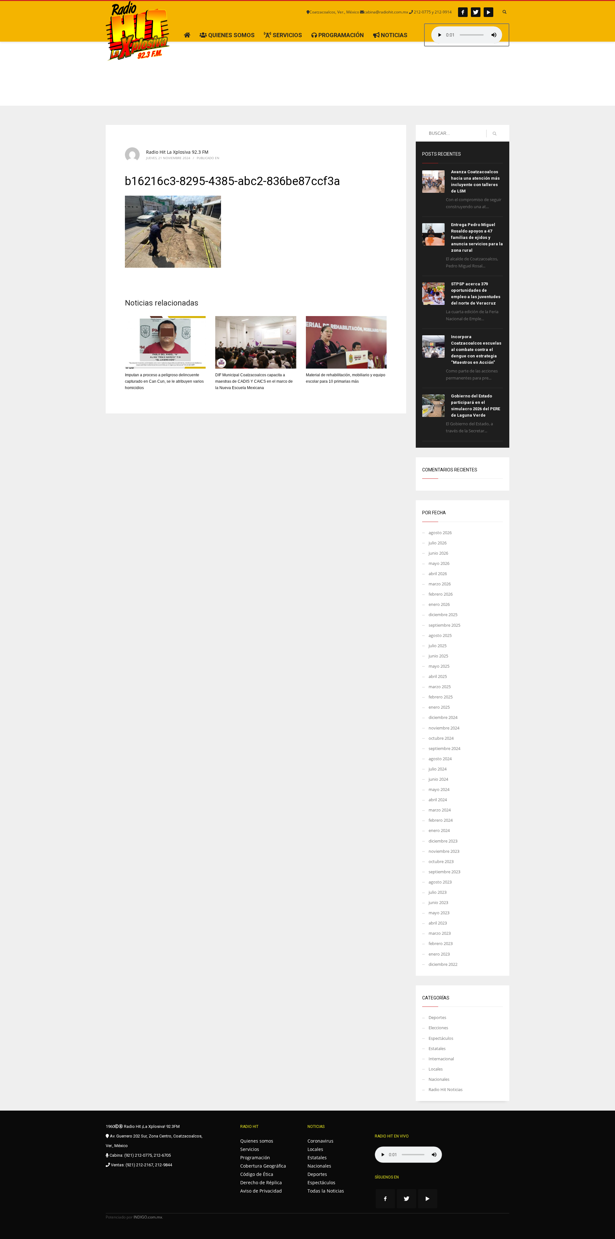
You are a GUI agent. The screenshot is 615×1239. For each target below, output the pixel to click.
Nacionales (439, 1079)
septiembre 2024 (444, 748)
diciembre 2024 (443, 717)
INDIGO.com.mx (148, 1217)
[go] (494, 133)
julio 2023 (438, 892)
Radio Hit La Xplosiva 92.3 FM (177, 152)
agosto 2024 (440, 759)
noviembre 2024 (444, 728)
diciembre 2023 (443, 841)
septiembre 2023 (444, 872)
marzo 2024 (440, 810)
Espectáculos (441, 1038)
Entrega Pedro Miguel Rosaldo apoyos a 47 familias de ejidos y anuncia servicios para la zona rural (477, 237)
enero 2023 (439, 954)
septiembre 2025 (444, 625)
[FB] (463, 12)
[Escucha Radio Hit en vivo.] (466, 34)
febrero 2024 (441, 820)
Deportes (437, 1017)
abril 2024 (438, 800)
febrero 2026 (441, 594)
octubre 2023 (441, 861)
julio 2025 (438, 645)
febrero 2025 (441, 697)
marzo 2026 (440, 584)
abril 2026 (438, 573)
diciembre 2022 (443, 964)
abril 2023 (438, 923)
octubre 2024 (441, 738)
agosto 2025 (440, 635)
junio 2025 (438, 656)
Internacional (441, 1059)
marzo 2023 (440, 933)
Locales (436, 1069)
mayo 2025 (439, 666)
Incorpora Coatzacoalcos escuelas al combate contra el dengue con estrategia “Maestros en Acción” (476, 349)
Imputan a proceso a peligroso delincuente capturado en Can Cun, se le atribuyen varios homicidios (164, 381)
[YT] (488, 12)
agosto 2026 (440, 532)
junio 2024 (438, 779)
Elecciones (438, 1028)
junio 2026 (438, 553)
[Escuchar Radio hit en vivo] (408, 1154)
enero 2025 (439, 707)
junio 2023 (438, 902)
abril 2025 (438, 676)
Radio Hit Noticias (446, 1089)
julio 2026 (438, 543)
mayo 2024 (439, 789)
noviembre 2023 (444, 851)
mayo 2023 (439, 913)
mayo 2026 (439, 563)
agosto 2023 (440, 882)
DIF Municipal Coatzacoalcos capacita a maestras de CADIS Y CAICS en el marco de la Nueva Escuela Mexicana (254, 381)
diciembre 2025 (443, 614)
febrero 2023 (441, 943)
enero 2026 (439, 604)
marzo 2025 (440, 686)
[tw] (475, 12)
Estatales (437, 1048)
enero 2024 (439, 830)
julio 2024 (438, 769)
